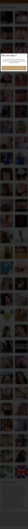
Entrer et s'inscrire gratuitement (14, 68)
